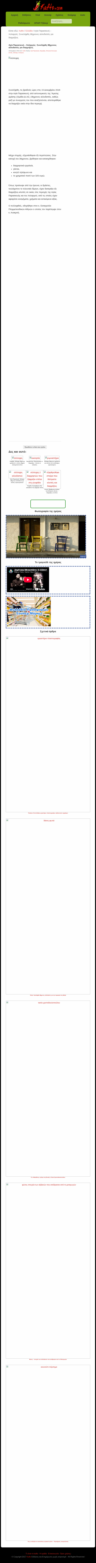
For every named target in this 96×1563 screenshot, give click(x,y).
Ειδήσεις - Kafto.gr (48, 6)
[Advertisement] (35, 126)
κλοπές (10, 52)
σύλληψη (15, 52)
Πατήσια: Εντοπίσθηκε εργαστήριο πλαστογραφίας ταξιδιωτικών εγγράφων (48, 813)
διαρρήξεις (42, 50)
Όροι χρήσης (65, 1554)
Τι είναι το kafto (32, 1554)
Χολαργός (21, 52)
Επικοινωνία (53, 1554)
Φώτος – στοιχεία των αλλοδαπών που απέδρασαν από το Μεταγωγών (48, 1359)
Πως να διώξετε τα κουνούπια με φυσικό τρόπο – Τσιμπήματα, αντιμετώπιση (48, 1541)
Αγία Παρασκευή (35, 50)
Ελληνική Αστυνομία (51, 50)
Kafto (29, 1557)
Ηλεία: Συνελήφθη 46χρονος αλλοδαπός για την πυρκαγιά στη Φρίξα (48, 995)
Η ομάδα (43, 1554)
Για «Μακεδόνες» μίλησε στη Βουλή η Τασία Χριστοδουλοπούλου (48, 1177)
